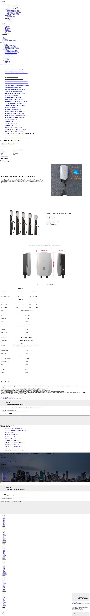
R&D (5, 32)
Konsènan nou (4, 25)
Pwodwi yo (4, 38)
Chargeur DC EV (7, 9)
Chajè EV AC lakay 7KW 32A (11, 77)
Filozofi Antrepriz (7, 26)
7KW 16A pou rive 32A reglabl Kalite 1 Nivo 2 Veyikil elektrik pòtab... (20, 133)
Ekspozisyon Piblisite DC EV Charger (13, 10)
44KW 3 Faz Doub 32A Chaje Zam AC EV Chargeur (16, 81)
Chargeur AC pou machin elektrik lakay (13, 7)
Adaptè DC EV (9, 22)
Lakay (3, 3)
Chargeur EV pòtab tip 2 (11, 17)
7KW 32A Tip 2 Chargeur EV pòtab (12, 121)
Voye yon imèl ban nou (4, 156)
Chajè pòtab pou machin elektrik (7, 480)
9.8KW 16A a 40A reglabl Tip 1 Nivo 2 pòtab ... (15, 113)
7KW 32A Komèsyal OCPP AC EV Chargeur (14, 69)
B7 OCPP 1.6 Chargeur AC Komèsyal (13, 438)
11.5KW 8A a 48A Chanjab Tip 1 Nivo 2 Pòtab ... (15, 105)
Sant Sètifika (7, 27)
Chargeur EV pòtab (8, 15)
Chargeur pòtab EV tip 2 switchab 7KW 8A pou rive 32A (17, 137)
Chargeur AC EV (7, 4)
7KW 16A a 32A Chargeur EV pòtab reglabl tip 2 (15, 129)
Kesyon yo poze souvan (6, 24)
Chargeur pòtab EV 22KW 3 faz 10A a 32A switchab (16, 101)
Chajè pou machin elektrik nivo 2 (7, 472)
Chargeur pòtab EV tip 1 (11, 16)
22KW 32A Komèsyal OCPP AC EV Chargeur (15, 446)
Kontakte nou (4, 34)
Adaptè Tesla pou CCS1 (6, 481)
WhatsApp (2, 483)
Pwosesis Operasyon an (8, 30)
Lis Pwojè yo (7, 29)
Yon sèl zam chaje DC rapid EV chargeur (13, 11)
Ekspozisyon (7, 33)
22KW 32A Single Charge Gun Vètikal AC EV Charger (16, 73)
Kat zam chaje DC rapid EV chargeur (13, 14)
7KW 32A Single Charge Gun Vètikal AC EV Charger (12, 398)
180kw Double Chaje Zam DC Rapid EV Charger (15, 93)
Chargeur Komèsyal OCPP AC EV (12, 5)
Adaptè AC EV (9, 21)
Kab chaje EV (7, 18)
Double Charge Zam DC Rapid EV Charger (14, 12)
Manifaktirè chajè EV (6, 471)
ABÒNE (1, 455)
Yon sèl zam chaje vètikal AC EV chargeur (14, 8)
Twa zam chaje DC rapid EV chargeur (13, 13)
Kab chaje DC (7, 59)
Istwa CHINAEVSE (8, 28)
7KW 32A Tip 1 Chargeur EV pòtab (12, 125)
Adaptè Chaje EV (5, 60)
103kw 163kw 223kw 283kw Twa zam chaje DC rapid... (17, 85)
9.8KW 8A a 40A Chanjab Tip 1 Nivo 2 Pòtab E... (15, 117)
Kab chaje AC (9, 19)
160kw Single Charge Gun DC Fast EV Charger (15, 89)
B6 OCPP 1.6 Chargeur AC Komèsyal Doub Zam (15, 430)
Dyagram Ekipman (8, 31)
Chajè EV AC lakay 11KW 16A (8, 397)
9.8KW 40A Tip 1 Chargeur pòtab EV (13, 109)
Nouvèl (3, 23)
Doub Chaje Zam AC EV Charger (12, 6)
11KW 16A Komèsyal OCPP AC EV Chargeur (15, 442)
